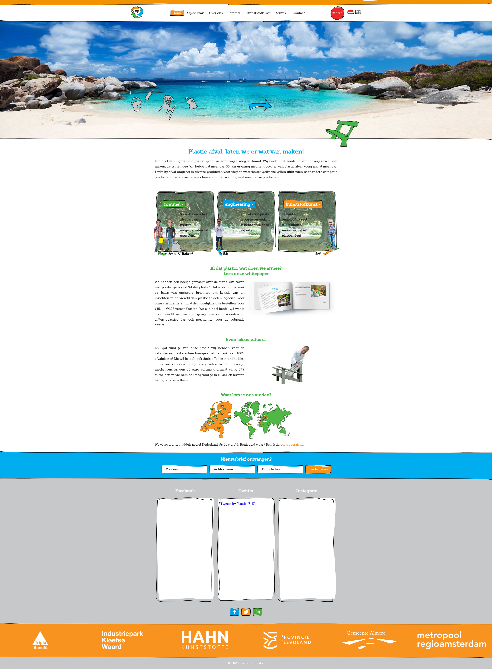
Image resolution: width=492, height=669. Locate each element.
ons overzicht (292, 444)
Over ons (216, 13)
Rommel (233, 13)
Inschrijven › (318, 469)
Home (177, 13)
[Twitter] (246, 612)
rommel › (173, 204)
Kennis (280, 13)
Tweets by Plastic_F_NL (238, 504)
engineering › (239, 204)
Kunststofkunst (259, 13)
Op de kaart (195, 13)
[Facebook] (234, 612)
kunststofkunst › (303, 204)
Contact (299, 13)
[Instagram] (257, 612)
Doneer (337, 13)
